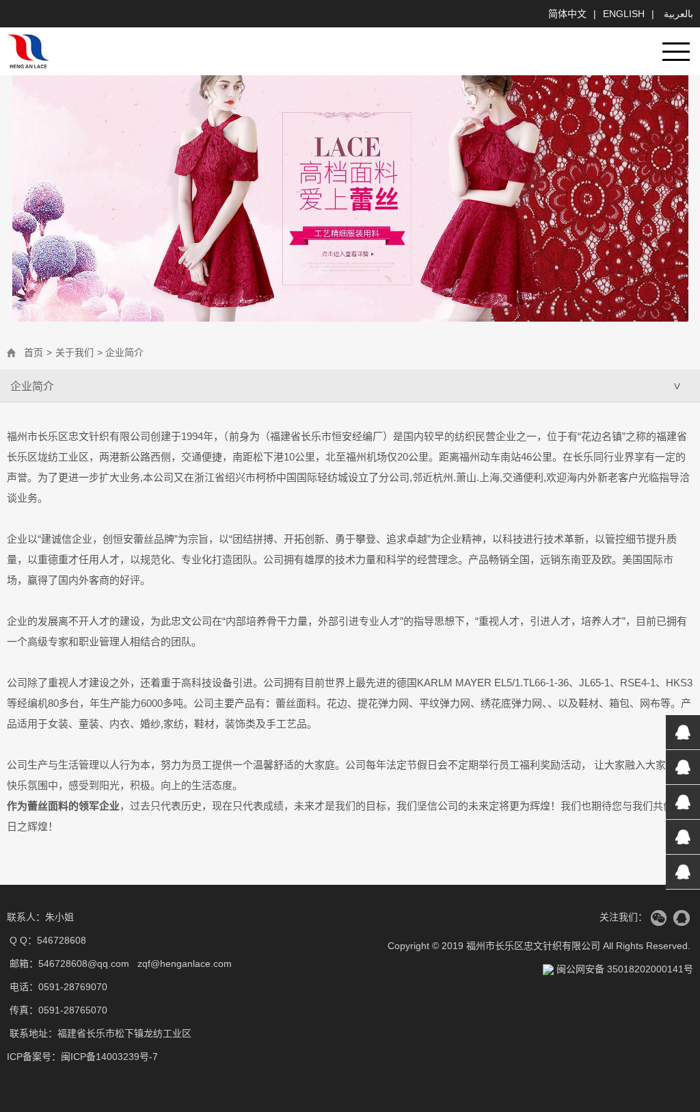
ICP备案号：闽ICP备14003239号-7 (82, 1056)
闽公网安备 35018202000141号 (623, 969)
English (624, 13)
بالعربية (677, 13)
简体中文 (567, 13)
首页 (33, 352)
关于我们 (74, 352)
